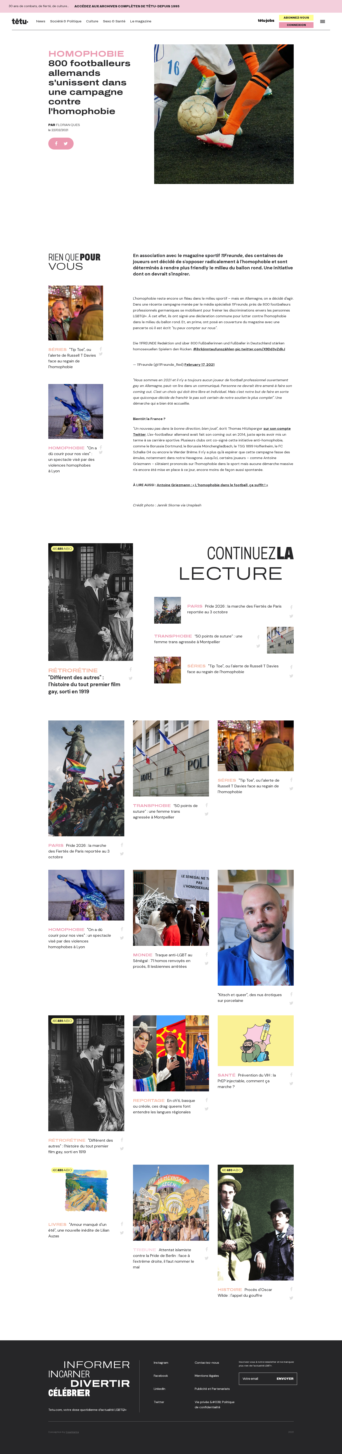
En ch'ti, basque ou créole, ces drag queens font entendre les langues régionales (164, 1106)
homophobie (86, 53)
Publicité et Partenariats (212, 1389)
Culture (92, 21)
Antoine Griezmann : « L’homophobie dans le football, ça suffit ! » (212, 485)
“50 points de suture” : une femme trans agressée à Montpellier (165, 811)
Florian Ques (68, 125)
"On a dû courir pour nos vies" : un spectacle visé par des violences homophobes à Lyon (72, 459)
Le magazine (140, 21)
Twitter (159, 1402)
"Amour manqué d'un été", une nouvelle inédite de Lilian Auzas (78, 1230)
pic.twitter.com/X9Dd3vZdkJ (260, 349)
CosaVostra (72, 1432)
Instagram (161, 1363)
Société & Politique (65, 21)
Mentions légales (207, 1376)
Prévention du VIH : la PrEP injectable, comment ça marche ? (247, 1081)
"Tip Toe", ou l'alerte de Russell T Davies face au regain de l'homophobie (248, 786)
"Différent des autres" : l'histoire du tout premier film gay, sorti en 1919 (84, 684)
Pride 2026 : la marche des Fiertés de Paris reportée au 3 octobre (79, 851)
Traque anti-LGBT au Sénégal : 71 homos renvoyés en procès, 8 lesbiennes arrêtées (162, 960)
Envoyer (285, 1378)
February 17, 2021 (199, 364)
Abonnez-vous (296, 17)
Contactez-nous (207, 1363)
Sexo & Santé (114, 21)
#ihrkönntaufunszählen (213, 349)
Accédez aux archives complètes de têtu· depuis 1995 (127, 6)
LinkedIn (159, 1389)
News (40, 21)
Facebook (161, 1376)
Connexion (296, 25)
